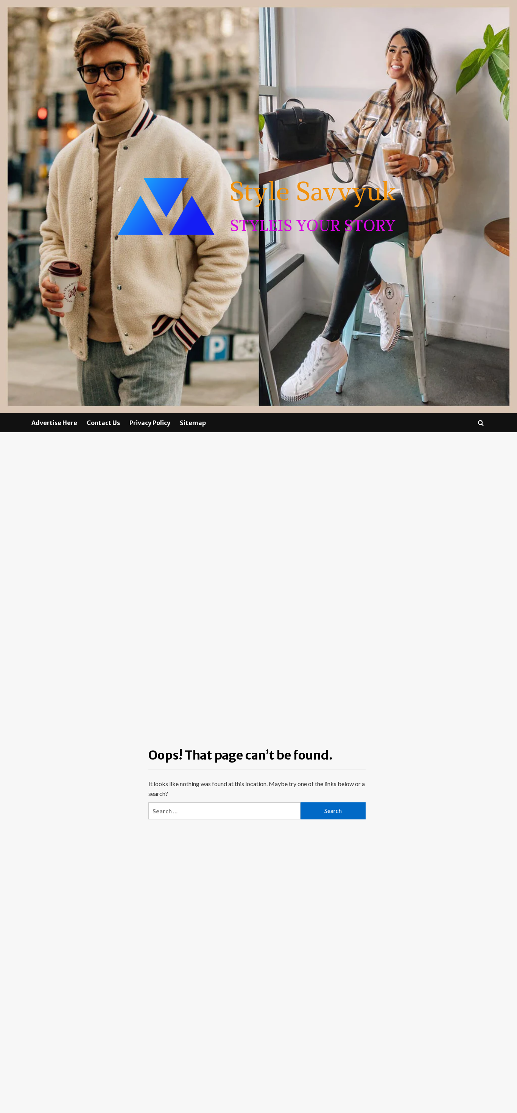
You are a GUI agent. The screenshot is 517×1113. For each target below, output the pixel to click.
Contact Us (103, 423)
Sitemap (193, 423)
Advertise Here (54, 423)
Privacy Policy (149, 423)
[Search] (481, 423)
